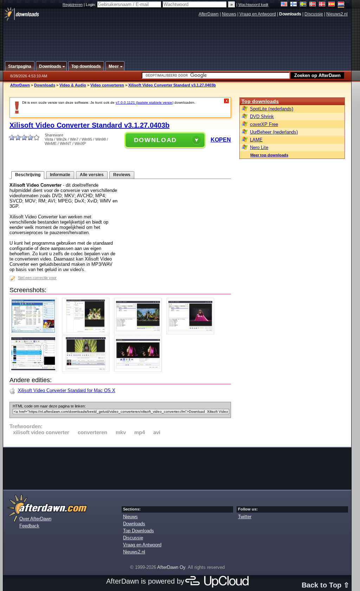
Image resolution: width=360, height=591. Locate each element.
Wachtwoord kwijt (253, 4)
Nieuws (229, 14)
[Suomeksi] (293, 5)
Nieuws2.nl (337, 14)
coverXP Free (264, 124)
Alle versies (92, 174)
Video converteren (107, 85)
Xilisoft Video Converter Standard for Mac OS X (66, 390)
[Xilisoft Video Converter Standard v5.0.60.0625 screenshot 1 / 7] (34, 332)
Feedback (29, 525)
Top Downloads (138, 530)
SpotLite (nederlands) (271, 108)
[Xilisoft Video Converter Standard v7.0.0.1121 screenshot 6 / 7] (87, 370)
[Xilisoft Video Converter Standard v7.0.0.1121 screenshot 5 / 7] (34, 370)
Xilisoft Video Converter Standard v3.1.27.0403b (172, 85)
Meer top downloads (269, 155)
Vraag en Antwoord (257, 14)
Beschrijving (27, 174)
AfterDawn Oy (171, 567)
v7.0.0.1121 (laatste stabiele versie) (144, 102)
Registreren (73, 4)
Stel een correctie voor (37, 278)
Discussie (313, 14)
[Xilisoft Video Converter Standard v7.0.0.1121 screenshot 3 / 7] (139, 332)
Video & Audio (72, 85)
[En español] (331, 5)
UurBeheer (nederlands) (274, 132)
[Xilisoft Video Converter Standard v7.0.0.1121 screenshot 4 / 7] (192, 332)
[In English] (284, 5)
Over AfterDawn (35, 518)
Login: (91, 4)
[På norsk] (312, 5)
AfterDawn (209, 14)
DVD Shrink (262, 116)
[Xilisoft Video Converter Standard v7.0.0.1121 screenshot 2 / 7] (87, 332)
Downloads (44, 85)
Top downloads (260, 101)
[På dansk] (322, 5)
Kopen (221, 140)
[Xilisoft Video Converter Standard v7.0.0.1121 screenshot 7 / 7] (139, 370)
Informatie (60, 174)
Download (155, 139)
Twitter (244, 516)
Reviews (121, 174)
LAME (256, 139)
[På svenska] (303, 5)
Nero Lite (259, 147)
